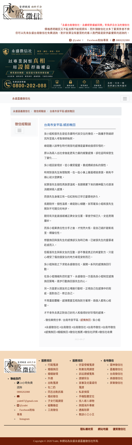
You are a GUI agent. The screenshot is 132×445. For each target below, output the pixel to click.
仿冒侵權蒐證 (86, 364)
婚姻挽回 (53, 369)
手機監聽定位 (86, 396)
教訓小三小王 (86, 414)
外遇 (50, 378)
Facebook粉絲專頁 (97, 40)
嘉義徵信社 (116, 369)
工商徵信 (53, 410)
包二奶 (52, 387)
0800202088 (122, 40)
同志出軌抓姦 (55, 392)
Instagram (24, 419)
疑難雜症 (53, 405)
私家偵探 (84, 392)
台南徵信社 (116, 373)
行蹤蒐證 (53, 364)
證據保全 (84, 378)
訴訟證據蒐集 (86, 373)
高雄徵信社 (116, 378)
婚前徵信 (53, 396)
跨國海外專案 (86, 405)
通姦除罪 (84, 410)
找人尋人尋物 (86, 401)
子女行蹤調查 (55, 401)
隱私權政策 (86, 429)
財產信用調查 (86, 369)
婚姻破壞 (53, 373)
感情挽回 (85, 320)
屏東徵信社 (116, 382)
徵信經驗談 (23, 124)
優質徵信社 (119, 429)
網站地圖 (103, 429)
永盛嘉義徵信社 (21, 98)
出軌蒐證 (53, 382)
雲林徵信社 (116, 364)
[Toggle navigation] (124, 98)
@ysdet (76, 40)
